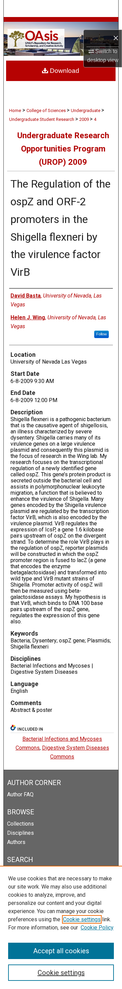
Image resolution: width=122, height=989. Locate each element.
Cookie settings (82, 919)
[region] (61, 927)
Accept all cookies (61, 951)
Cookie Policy (97, 927)
